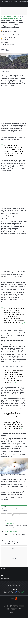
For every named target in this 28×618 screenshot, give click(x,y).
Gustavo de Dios (4, 49)
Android (12, 585)
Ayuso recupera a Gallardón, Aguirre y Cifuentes (9, 1)
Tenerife (4, 514)
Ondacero (3, 16)
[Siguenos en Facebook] (15, 592)
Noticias (21, 16)
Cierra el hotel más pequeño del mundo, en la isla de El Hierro (16, 542)
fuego (9, 514)
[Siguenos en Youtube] (5, 592)
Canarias (15, 16)
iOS (19, 585)
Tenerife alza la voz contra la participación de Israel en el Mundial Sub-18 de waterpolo (15, 534)
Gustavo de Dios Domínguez (20, 514)
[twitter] (9, 49)
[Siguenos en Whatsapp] (22, 592)
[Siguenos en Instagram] (12, 592)
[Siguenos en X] (19, 592)
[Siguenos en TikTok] (8, 592)
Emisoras (9, 16)
